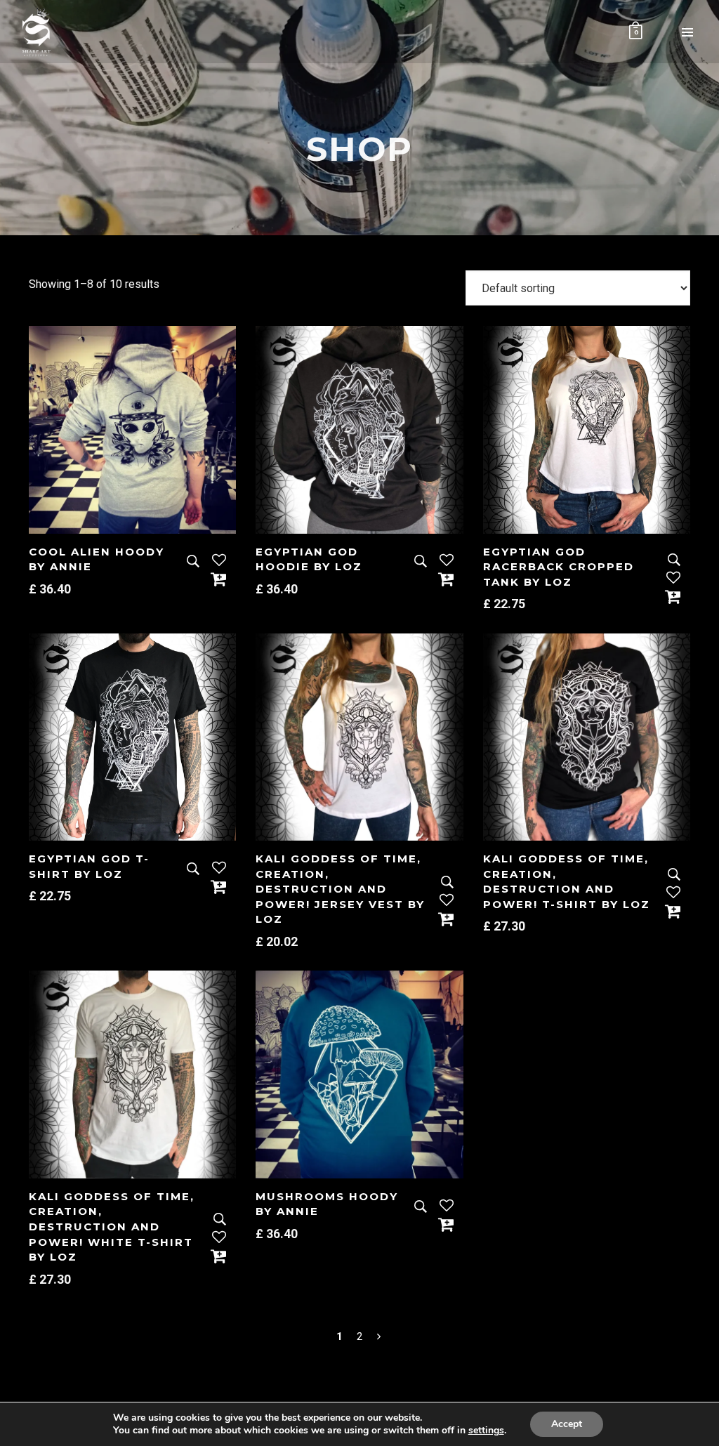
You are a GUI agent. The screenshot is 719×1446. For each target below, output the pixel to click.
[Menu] (687, 31)
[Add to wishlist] (219, 561)
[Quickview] (193, 561)
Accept (566, 1424)
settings (486, 1430)
